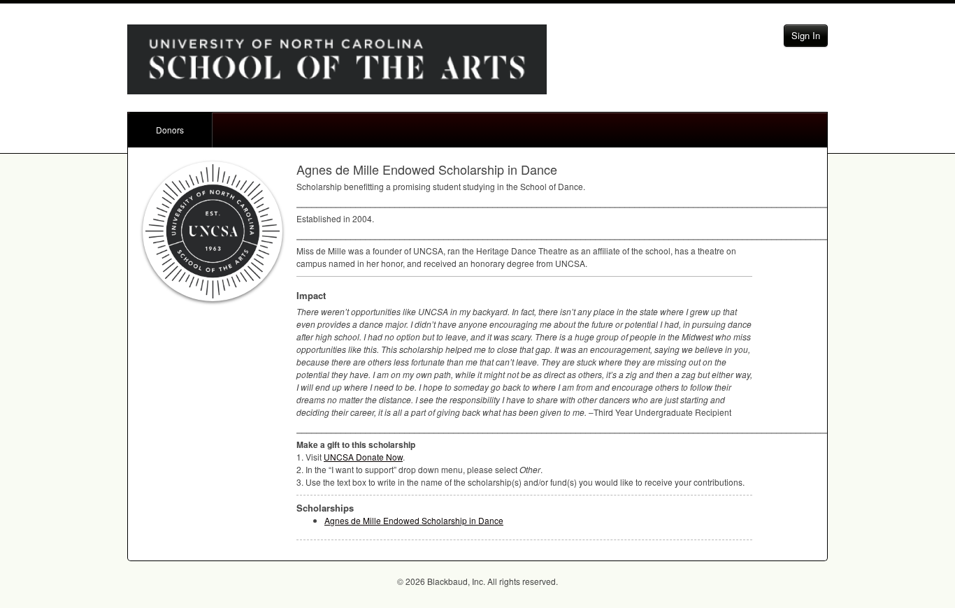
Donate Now (363, 457)
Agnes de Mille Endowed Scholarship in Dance (413, 520)
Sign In (805, 35)
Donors (170, 130)
